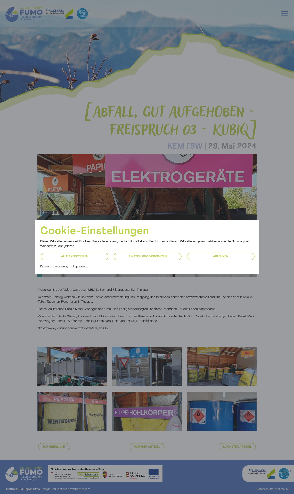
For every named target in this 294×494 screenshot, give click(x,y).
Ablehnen (220, 256)
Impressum (80, 266)
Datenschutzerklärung (54, 266)
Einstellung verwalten (148, 256)
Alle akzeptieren (74, 256)
